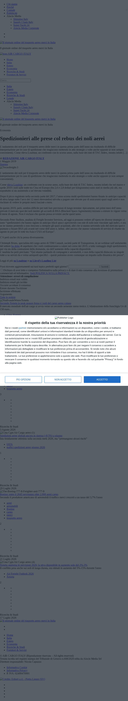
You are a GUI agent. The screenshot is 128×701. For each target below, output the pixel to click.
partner (22, 328)
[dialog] (64, 350)
